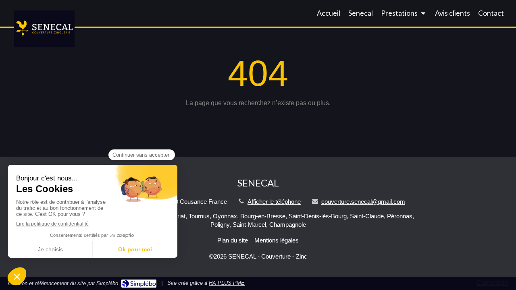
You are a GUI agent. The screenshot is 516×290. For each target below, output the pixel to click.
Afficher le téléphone (274, 201)
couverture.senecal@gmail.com (363, 201)
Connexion (492, 282)
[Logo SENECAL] (44, 44)
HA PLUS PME (227, 283)
